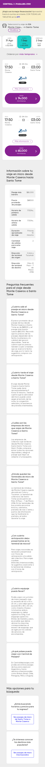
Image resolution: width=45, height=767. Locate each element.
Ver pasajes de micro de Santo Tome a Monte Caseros (22, 719)
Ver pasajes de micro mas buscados (22, 754)
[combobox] (28, 54)
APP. (18, 17)
